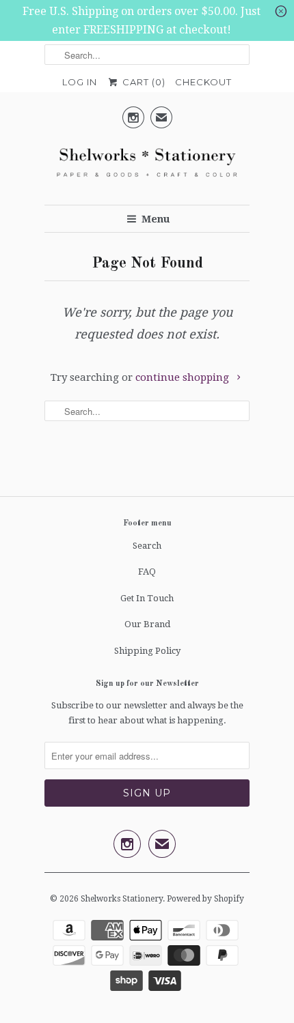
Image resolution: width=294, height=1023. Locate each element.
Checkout (203, 81)
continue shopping (183, 377)
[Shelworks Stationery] (147, 166)
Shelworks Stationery (122, 899)
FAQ (147, 571)
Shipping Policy (147, 651)
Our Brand (147, 624)
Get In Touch (147, 598)
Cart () (142, 81)
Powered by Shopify (205, 899)
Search (147, 546)
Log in (79, 81)
